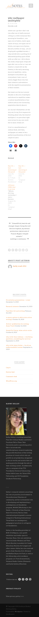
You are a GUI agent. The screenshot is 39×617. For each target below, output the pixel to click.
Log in (8, 367)
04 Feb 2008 (13, 23)
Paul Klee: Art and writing (15, 311)
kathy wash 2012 (19, 266)
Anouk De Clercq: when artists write (19, 330)
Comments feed (11, 376)
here (22, 596)
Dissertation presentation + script (18, 300)
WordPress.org (11, 381)
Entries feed (10, 372)
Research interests (12, 306)
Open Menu (31, 6)
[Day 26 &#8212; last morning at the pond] (12, 162)
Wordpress (19, 611)
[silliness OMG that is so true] (13, 197)
